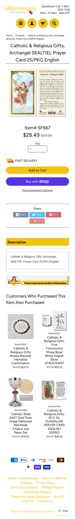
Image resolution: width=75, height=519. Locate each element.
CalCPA (28, 501)
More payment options (37, 190)
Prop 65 (59, 496)
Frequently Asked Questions (30, 496)
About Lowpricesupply (23, 478)
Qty (37, 143)
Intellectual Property (38, 492)
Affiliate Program (52, 487)
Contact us (44, 501)
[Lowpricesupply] (20, 10)
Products (20, 35)
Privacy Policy (45, 483)
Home (9, 35)
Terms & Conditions (24, 487)
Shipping (26, 483)
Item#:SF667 (37, 127)
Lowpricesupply (36, 511)
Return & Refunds (55, 478)
